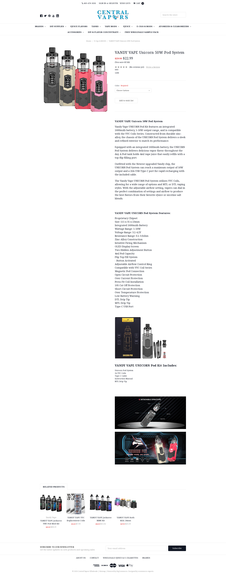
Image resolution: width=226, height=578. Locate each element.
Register (113, 3)
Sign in (102, 3)
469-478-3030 (89, 3)
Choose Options (51, 503)
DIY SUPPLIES (57, 26)
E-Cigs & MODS (145, 26)
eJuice (127, 26)
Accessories (74, 32)
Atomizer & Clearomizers (174, 26)
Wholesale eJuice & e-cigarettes (120, 557)
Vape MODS (111, 26)
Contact (94, 557)
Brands (39, 26)
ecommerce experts (145, 571)
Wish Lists (125, 3)
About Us (81, 557)
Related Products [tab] (53, 486)
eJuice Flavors (78, 26)
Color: (121, 85)
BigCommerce (122, 571)
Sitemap (102, 571)
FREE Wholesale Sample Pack (142, 32)
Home (88, 41)
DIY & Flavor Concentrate (103, 32)
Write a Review (153, 67)
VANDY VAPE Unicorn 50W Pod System (124, 41)
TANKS (95, 26)
